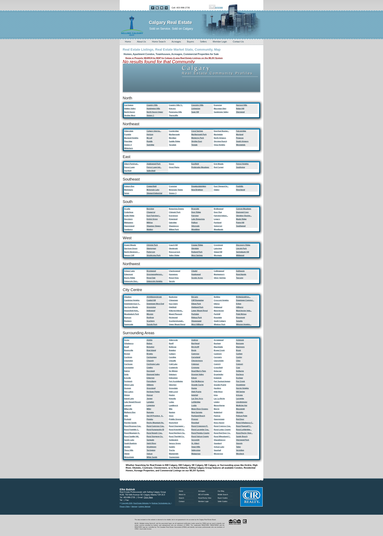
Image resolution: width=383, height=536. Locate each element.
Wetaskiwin (129, 457)
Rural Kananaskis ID (155, 430)
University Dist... (131, 281)
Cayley (239, 357)
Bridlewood (218, 209)
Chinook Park (174, 212)
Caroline (172, 357)
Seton (126, 193)
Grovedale (173, 388)
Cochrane (128, 364)
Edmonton (173, 378)
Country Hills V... (176, 105)
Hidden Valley (130, 109)
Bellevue (172, 347)
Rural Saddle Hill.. (131, 436)
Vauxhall (217, 450)
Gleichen (172, 385)
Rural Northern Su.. (177, 433)
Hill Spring (240, 392)
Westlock (240, 454)
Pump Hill (240, 223)
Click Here (148, 497)
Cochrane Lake (153, 364)
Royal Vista (174, 278)
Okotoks (239, 412)
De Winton (173, 371)
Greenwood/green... (155, 274)
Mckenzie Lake (153, 190)
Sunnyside (128, 324)
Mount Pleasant (175, 314)
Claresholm (219, 361)
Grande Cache (197, 385)
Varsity (172, 281)
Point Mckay (241, 314)
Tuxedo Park (152, 324)
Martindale (218, 134)
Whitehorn (128, 148)
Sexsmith (195, 440)
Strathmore (151, 447)
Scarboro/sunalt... (176, 321)
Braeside (195, 209)
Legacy (217, 219)
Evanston (218, 105)
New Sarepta (196, 412)
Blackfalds (218, 347)
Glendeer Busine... (244, 216)
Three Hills (128, 450)
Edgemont (128, 274)
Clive (238, 361)
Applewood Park (154, 164)
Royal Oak (151, 278)
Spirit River (151, 443)
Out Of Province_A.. (155, 416)
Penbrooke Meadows (200, 167)
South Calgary (220, 321)
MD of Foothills (203, 494)
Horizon (150, 134)
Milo (170, 409)
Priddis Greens (175, 419)
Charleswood (174, 271)
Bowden (172, 350)
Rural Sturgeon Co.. (155, 436)
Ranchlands (241, 274)
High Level (173, 392)
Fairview (195, 216)
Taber (238, 447)
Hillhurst (239, 307)
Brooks (150, 354)
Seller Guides (222, 501)
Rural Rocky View (204, 498)
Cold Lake (173, 364)
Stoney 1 (150, 115)
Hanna (194, 388)
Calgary (172, 354)
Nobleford (218, 412)
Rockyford (173, 423)
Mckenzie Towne (176, 190)
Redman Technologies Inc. (161, 503)
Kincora (172, 109)
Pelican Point (241, 416)
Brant (238, 350)
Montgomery (219, 274)
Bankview (173, 297)
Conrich (217, 364)
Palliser (194, 223)
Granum (127, 388)
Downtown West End (155, 304)
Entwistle (218, 378)
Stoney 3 (172, 193)
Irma (216, 395)
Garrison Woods (131, 307)
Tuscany (239, 278)
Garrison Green (130, 248)
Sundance (128, 229)
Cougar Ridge (197, 245)
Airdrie (149, 340)
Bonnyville (128, 350)
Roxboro (128, 321)
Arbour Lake (129, 271)
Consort (239, 364)
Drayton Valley (197, 374)
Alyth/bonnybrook (154, 297)
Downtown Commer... (245, 300)
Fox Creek (240, 381)
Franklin (127, 134)
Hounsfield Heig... (131, 311)
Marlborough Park (199, 134)
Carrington (128, 105)
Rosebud (195, 423)
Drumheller (218, 374)
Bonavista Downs (176, 209)
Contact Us (238, 41)
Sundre (172, 447)
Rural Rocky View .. (244, 433)
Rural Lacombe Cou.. (200, 430)
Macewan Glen (220, 109)
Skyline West (129, 115)
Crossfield (218, 368)
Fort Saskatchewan (222, 381)
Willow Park (174, 229)
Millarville (128, 409)
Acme (126, 340)
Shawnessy (174, 226)
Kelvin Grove (152, 219)
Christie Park (152, 245)
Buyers (190, 41)
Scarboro (151, 321)
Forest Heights (242, 164)
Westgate (218, 255)
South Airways (242, 141)
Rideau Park (196, 317)
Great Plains (174, 167)
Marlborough (174, 134)
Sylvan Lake (219, 447)
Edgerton (150, 378)
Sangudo (150, 440)
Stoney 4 (128, 145)
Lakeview (218, 248)
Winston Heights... (243, 324)
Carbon (239, 354)
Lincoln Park (241, 248)
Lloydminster (241, 402)
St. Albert (195, 443)
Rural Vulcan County (200, 436)
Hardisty (217, 388)
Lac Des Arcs (197, 399)
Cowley (150, 368)
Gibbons (150, 385)
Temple (194, 145)
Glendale (195, 248)
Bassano (240, 343)
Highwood (218, 307)
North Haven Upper (155, 112)
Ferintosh (128, 381)
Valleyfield (151, 171)
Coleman (195, 364)
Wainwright (173, 454)
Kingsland (173, 219)
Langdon (150, 402)
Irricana (239, 395)
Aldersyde (173, 340)
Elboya (217, 304)
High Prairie (196, 392)
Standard (218, 443)
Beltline (217, 297)
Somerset (218, 226)
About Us (141, 41)
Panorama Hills (175, 112)
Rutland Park (196, 252)
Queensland (129, 226)
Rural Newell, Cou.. (155, 433)
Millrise (150, 223)
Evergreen (173, 216)
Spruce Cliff (129, 255)
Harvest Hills (241, 105)
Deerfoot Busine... (221, 131)
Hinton (127, 395)
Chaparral (151, 212)
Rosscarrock (174, 252)
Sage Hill (195, 112)
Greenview (151, 307)
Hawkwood (196, 274)
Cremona (195, 368)
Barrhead (195, 343)
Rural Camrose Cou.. (155, 426)
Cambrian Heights (132, 300)
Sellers (203, 41)
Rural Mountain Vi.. (132, 433)
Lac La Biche (219, 399)
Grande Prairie (220, 385)
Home (128, 41)
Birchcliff (195, 347)
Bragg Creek (219, 350)
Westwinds (240, 145)
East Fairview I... (153, 216)
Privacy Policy (125, 506)
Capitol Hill (151, 300)
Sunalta (239, 321)
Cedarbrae (128, 212)
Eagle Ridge (129, 216)
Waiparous (195, 454)
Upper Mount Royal (177, 324)
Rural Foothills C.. (131, 430)
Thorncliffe (173, 115)
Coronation (129, 368)
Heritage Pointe (153, 392)
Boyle (193, 350)
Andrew (194, 340)
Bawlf (126, 347)
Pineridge (128, 141)
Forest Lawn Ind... (154, 167)
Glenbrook (173, 248)
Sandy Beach (241, 436)
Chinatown (173, 300)
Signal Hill (218, 252)
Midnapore (128, 223)
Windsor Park (219, 324)
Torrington (151, 450)
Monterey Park (197, 138)
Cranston (173, 186)
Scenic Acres (197, 278)
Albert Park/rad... (131, 164)
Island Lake (129, 399)
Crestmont (218, 245)
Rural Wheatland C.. (222, 436)
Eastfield (195, 164)
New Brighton (197, 190)
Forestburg (151, 381)
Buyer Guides (223, 498)
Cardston (128, 357)
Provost (194, 419)
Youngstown (174, 457)
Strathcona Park (154, 255)
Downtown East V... (132, 304)
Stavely (239, 443)
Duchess (240, 374)
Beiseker (150, 347)
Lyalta (194, 405)
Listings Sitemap (144, 506)
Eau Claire (173, 304)
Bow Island (151, 350)
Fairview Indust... (221, 216)
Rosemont (240, 317)
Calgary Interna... (154, 131)
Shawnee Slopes (154, 226)
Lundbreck (173, 405)
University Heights (154, 281)
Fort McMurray (197, 381)
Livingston (195, 109)
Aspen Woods (130, 245)
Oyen (171, 416)
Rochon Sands (130, 423)
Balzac (149, 343)
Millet (149, 409)
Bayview (150, 209)
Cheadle (172, 361)
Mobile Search (223, 494)
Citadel (194, 271)
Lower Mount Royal (199, 311)
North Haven (129, 112)
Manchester (219, 311)
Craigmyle (173, 368)
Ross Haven (219, 423)
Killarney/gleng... (176, 311)
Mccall (149, 138)
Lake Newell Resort (132, 402)
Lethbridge (195, 402)
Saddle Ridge (174, 141)
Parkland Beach (198, 416)
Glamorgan (151, 248)
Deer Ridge (196, 212)
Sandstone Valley (221, 112)
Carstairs (218, 357)
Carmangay (152, 357)
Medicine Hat (241, 405)
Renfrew (150, 317)
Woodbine (195, 229)
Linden (216, 402)
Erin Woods (219, 164)
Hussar (150, 395)
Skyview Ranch (220, 141)
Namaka (150, 412)
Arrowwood (219, 340)
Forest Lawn (129, 167)
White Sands (152, 457)
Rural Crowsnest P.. (199, 426)
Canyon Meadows (243, 209)
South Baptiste (130, 443)
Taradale (172, 145)
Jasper (150, 399)
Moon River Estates (199, 409)
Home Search (159, 41)
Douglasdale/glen (198, 186)
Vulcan (149, 454)
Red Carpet (219, 167)
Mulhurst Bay (130, 412)
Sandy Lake (129, 440)
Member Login (220, 41)
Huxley (172, 395)
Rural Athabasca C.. (244, 423)
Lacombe (240, 399)
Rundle (150, 141)
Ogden (216, 190)
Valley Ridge (174, 255)
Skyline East (196, 141)
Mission (150, 314)
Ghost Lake (129, 385)
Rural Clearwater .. (177, 426)
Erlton (238, 304)
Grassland (151, 388)
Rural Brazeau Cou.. (132, 426)
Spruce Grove (175, 443)
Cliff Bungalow (197, 300)
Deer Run (218, 212)
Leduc (171, 402)
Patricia (217, 416)
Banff (171, 343)
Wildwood (240, 255)
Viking (126, 454)
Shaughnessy (219, 440)
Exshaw (239, 378)
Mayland (239, 134)
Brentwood (151, 271)
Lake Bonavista (198, 219)
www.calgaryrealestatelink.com (191, 484)
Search (181, 498)
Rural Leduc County (222, 430)
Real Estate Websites (141, 503)
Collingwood (219, 271)
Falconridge (241, 131)
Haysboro (128, 219)
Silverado (195, 226)
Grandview (240, 385)
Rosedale (218, 317)
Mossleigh (240, 409)
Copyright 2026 (126, 503)
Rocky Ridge (129, 278)
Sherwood (240, 112)
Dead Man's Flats (198, 371)
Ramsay (127, 317)
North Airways (220, 138)
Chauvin (150, 361)
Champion (128, 361)
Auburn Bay (129, 186)
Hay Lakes (128, 392)
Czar (238, 368)
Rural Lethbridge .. (244, 430)
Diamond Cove (242, 212)
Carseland (195, 357)
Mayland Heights (131, 138)
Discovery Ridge (243, 245)
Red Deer (240, 419)
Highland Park (197, 307)
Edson (194, 378)
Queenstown (219, 419)
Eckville (127, 378)
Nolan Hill (240, 109)
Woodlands (218, 229)
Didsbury (173, 374)
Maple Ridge (241, 219)
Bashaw (217, 343)
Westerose (218, 454)
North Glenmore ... (132, 252)
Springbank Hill (242, 252)
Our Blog (221, 491)
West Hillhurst (197, 324)
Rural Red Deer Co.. (222, 433)
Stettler (127, 447)
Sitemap (134, 506)
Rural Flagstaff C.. (243, 426)
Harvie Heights (242, 388)
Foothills (239, 186)
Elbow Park (196, 304)
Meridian (172, 138)
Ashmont (240, 340)
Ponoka (150, 419)
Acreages (176, 41)
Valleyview (195, 450)
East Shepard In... (221, 186)
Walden (150, 229)
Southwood (241, 226)
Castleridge (174, 131)
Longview (151, 405)
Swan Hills (195, 447)
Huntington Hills (153, 109)
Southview (240, 167)
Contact (181, 501)
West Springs (197, 255)
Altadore (128, 297)
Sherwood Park (242, 440)
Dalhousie (240, 271)
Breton (127, 354)
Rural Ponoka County (200, 433)
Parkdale (195, 314)
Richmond (173, 317)
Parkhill (217, 314)
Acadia (127, 209)
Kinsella (172, 399)
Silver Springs (220, 278)
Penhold (127, 419)
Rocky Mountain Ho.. (155, 423)
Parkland (217, 223)
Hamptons (173, 274)
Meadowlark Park (131, 314)
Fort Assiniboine (176, 381)
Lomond (127, 405)
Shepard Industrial (154, 193)
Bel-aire (194, 297)
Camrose (195, 354)
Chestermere (197, 361)
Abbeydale (128, 131)
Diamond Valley (153, 374)
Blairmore (240, 347)
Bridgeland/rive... (243, 297)
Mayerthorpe (219, 405)
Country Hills (152, 105)
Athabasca (128, 343)
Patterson (151, 252)
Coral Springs (197, 131)
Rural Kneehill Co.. (177, 430)
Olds (126, 416)
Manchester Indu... (244, 311)
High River (218, 392)
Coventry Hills (197, 105)
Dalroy (127, 371)
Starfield (127, 171)
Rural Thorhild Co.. (177, 436)
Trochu (172, 450)
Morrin (216, 409)
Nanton (172, 412)
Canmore (218, 354)
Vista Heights (219, 145)
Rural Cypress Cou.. (222, 426)
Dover (171, 164)
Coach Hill (173, 245)
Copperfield (151, 186)
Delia (126, 374)
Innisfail (194, 395)
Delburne (240, 371)
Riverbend (240, 190)
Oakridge (173, 223)
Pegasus (240, 138)
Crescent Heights (221, 300)
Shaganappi (196, 321)
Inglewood (151, 311)
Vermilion (240, 450)
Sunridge (150, 145)
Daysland (151, 371)
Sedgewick (173, 440)
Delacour (218, 371)
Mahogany (128, 190)
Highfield (172, 307)
